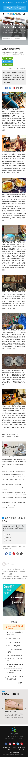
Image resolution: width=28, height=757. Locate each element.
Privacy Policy (21, 747)
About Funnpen (6, 747)
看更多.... (20, 683)
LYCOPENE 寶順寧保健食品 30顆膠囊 (15, 627)
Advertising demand (14, 752)
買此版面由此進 (18, 602)
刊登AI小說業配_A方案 (13, 646)
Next (25, 709)
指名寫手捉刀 (9, 61)
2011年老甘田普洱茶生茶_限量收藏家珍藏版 (14, 678)
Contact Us (21, 749)
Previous (3, 709)
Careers (14, 747)
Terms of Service (8, 749)
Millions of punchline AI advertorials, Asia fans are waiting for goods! (14, 5)
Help (16, 749)
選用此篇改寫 (9, 65)
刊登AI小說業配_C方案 (13, 638)
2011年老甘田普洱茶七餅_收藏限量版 (14, 672)
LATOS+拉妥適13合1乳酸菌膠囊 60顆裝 (14, 633)
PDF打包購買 (8, 58)
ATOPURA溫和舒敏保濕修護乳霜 (14, 651)
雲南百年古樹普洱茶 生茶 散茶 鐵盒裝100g (14, 665)
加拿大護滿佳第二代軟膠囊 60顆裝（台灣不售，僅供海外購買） (14, 658)
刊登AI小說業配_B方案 (13, 642)
